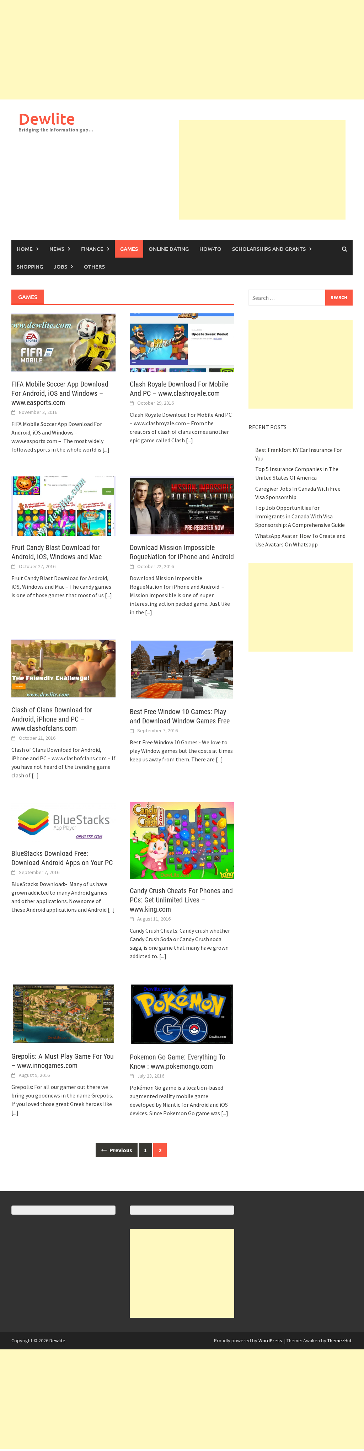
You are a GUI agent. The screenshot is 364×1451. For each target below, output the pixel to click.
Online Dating (169, 248)
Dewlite (46, 118)
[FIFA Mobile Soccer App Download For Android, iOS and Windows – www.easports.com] (63, 342)
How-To (210, 248)
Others (94, 266)
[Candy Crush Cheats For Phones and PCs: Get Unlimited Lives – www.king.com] (182, 839)
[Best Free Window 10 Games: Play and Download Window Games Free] (182, 668)
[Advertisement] (182, 49)
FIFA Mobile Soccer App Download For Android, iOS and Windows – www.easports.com (59, 393)
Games (129, 248)
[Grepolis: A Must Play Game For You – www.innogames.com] (63, 1012)
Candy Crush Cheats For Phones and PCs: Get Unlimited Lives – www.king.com (181, 899)
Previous (120, 1150)
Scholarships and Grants (269, 248)
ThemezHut (339, 1340)
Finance (92, 248)
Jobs (60, 266)
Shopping (30, 266)
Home (25, 248)
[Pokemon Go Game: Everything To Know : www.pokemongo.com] (182, 1013)
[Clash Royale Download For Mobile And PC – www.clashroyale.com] (182, 342)
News (56, 248)
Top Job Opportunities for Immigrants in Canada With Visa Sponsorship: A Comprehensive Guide (300, 516)
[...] (105, 449)
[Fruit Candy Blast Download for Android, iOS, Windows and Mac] (63, 505)
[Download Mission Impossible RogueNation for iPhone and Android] (182, 505)
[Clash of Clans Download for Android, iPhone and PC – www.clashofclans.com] (63, 667)
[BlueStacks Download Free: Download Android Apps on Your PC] (63, 821)
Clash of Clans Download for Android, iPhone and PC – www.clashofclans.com (51, 719)
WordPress (270, 1340)
